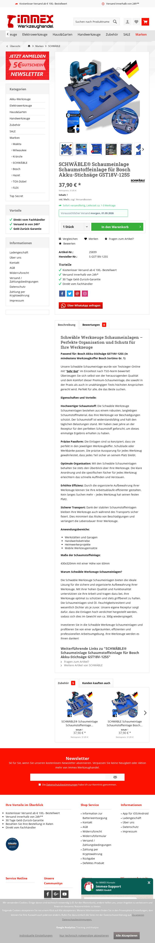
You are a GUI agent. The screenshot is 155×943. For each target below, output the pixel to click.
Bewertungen (93, 325)
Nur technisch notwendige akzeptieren (84, 935)
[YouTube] (64, 894)
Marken (15, 138)
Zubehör (15, 125)
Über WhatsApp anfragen (83, 305)
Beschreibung (66, 325)
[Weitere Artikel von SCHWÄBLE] (137, 181)
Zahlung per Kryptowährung (19, 293)
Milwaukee (19, 150)
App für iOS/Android (136, 813)
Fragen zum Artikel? (121, 239)
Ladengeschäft (19, 252)
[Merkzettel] (136, 21)
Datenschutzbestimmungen (62, 784)
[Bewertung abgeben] (94, 179)
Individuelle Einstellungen (36, 935)
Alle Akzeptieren (126, 935)
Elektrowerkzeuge (21, 105)
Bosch (16, 169)
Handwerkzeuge (20, 118)
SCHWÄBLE (19, 162)
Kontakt (14, 262)
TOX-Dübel (19, 181)
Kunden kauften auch (96, 683)
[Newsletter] (27, 65)
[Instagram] (85, 294)
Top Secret (16, 196)
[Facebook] (62, 294)
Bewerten (69, 243)
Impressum (17, 300)
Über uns (15, 257)
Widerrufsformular (94, 836)
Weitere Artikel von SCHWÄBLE (83, 665)
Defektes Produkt (93, 863)
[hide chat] (149, 883)
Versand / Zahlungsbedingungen (24, 279)
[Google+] (56, 894)
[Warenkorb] (145, 21)
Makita (16, 144)
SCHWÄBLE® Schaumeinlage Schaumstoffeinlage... (79, 723)
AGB (12, 268)
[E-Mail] (77, 294)
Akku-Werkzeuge (20, 99)
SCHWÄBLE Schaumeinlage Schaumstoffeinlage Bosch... (125, 723)
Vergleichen (70, 239)
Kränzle (17, 156)
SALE (13, 131)
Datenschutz (18, 286)
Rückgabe (89, 858)
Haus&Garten (18, 112)
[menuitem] (145, 21)
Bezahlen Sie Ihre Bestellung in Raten (29, 824)
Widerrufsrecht (19, 273)
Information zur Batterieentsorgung (95, 816)
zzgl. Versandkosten (81, 199)
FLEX (15, 187)
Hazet (16, 175)
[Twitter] (70, 294)
